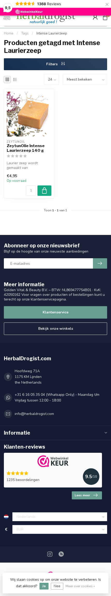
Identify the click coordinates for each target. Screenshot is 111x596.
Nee (57, 586)
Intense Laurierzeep (51, 33)
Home (8, 33)
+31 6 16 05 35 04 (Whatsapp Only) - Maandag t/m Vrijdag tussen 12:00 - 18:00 (57, 397)
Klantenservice (55, 312)
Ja (44, 586)
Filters (52, 64)
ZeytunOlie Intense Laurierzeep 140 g (26, 148)
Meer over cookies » (80, 586)
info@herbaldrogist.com (34, 413)
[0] (105, 17)
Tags (25, 33)
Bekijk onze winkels (55, 328)
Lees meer (82, 495)
